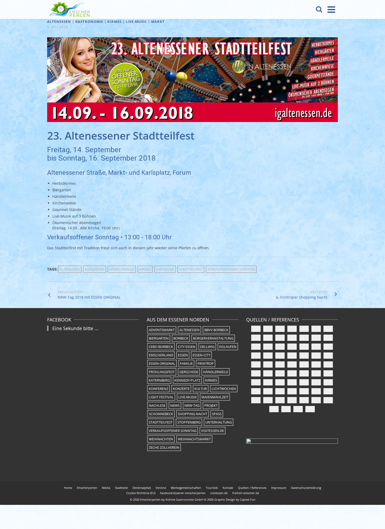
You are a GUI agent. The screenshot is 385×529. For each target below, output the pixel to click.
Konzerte (181, 388)
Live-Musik (165, 269)
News (175, 405)
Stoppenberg (189, 422)
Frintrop (205, 363)
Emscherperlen (87, 488)
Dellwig (207, 346)
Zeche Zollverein (164, 447)
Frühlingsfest (162, 371)
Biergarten (94, 269)
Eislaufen (227, 346)
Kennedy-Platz (187, 380)
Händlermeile (121, 269)
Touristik (212, 488)
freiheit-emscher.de (245, 493)
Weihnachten (161, 439)
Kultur (200, 388)
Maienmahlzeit (214, 397)
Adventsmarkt (162, 329)
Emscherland (161, 355)
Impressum (278, 488)
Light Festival (161, 397)
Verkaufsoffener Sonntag (231, 269)
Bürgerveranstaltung (213, 338)
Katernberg (159, 380)
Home (68, 488)
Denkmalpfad (142, 488)
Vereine (161, 488)
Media (106, 488)
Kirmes (114, 21)
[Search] (319, 9)
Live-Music (136, 21)
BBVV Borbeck (216, 329)
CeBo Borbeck (161, 346)
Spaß (217, 413)
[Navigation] (331, 9)
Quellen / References (252, 488)
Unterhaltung (218, 422)
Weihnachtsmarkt (194, 439)
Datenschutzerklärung (306, 488)
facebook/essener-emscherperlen (183, 493)
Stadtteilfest (191, 269)
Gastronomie (89, 21)
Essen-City (201, 355)
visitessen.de (212, 430)
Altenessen (59, 21)
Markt (158, 21)
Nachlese (157, 405)
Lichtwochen (224, 388)
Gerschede (188, 371)
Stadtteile (121, 488)
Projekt (211, 405)
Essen (183, 355)
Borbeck (180, 338)
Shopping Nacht (192, 413)
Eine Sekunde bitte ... (75, 328)
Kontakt (228, 488)
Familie (186, 363)
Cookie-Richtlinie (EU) (140, 493)
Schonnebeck (161, 413)
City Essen (186, 346)
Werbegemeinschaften (186, 488)
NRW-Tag (192, 405)
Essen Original (162, 363)
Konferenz (158, 388)
